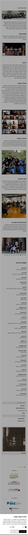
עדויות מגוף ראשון (20, 408)
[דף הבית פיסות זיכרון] (24, 467)
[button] (25, 254)
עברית (11, 4)
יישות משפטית (21, 418)
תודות (23, 413)
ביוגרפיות (22, 405)
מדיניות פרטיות (21, 421)
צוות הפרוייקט (21, 410)
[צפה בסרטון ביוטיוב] (4, 54)
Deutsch (10, 2)
